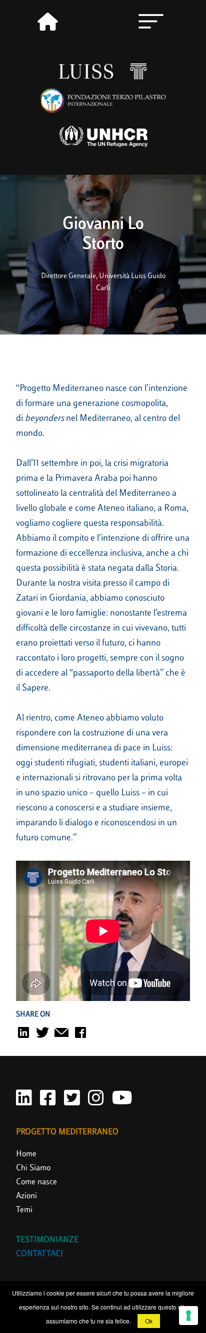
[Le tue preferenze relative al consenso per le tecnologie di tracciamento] (188, 1315)
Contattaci (39, 1254)
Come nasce (36, 1182)
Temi (24, 1210)
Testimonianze (47, 1240)
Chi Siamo (33, 1168)
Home (26, 1154)
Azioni (26, 1196)
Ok (148, 1321)
